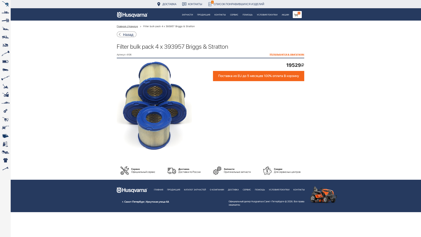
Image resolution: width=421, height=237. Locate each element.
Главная (158, 189)
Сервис (234, 14)
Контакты (195, 4)
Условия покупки (267, 14)
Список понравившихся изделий (238, 3)
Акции (285, 14)
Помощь (248, 14)
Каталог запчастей (195, 189)
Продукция (203, 14)
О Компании (217, 189)
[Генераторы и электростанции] (5, 119)
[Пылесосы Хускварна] (5, 144)
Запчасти (187, 14)
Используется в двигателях (287, 54)
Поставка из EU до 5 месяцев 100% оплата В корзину (258, 76)
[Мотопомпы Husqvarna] (5, 136)
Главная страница (127, 26)
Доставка (169, 4)
